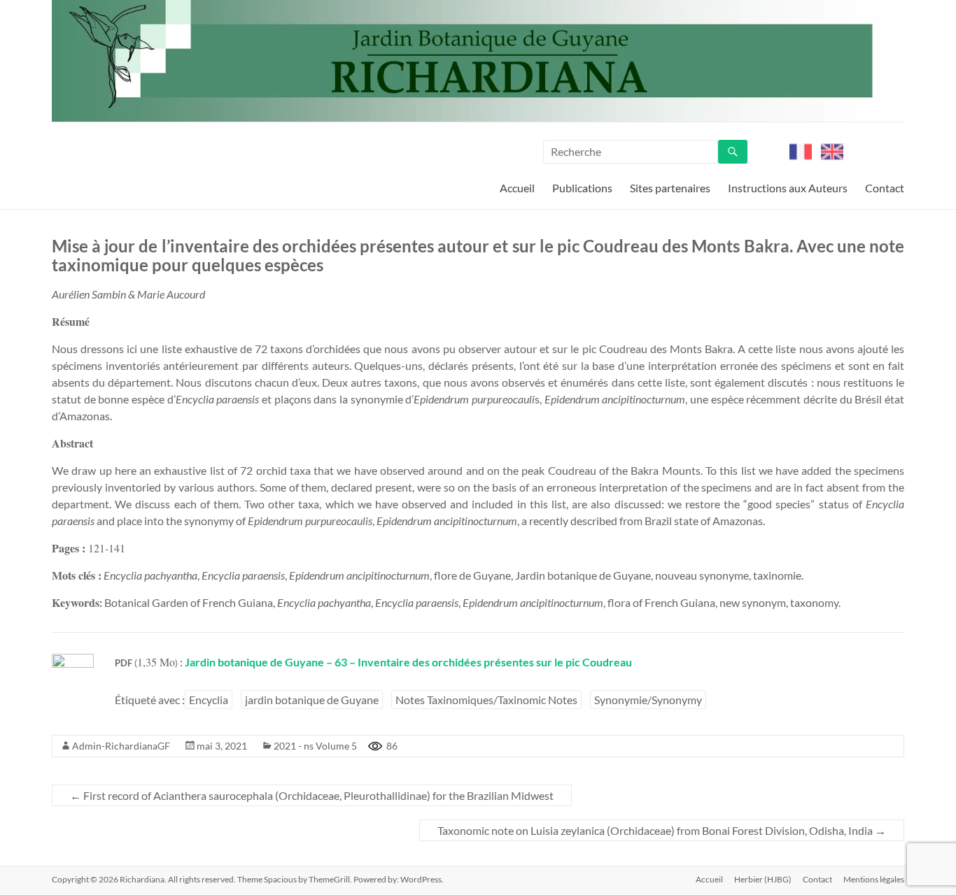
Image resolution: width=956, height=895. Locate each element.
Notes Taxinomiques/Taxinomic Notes (486, 699)
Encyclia (208, 699)
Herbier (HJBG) (763, 879)
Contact (884, 187)
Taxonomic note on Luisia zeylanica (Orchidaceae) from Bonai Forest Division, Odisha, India (661, 830)
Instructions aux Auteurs (788, 187)
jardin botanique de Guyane (312, 699)
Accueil (517, 187)
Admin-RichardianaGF (121, 746)
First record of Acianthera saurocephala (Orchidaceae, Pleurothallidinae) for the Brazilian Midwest (312, 795)
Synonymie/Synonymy (648, 699)
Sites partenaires (670, 187)
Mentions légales (873, 879)
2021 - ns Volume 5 (315, 746)
